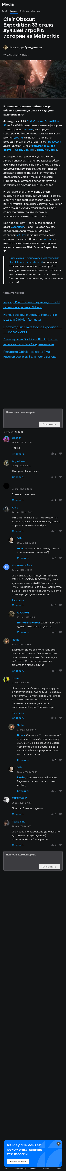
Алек (15, 507)
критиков (27, 129)
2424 (20, 538)
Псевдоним (18, 821)
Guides (35, 11)
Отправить (49, 424)
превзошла (54, 141)
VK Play (21, 235)
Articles (24, 11)
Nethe (15, 639)
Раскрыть (18, 600)
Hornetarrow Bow (22, 565)
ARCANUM (23, 612)
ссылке (47, 239)
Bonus (15, 678)
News (14, 11)
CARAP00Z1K (19, 798)
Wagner (16, 437)
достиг (18, 137)
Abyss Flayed (19, 461)
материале (17, 226)
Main (5, 11)
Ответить (18, 453)
